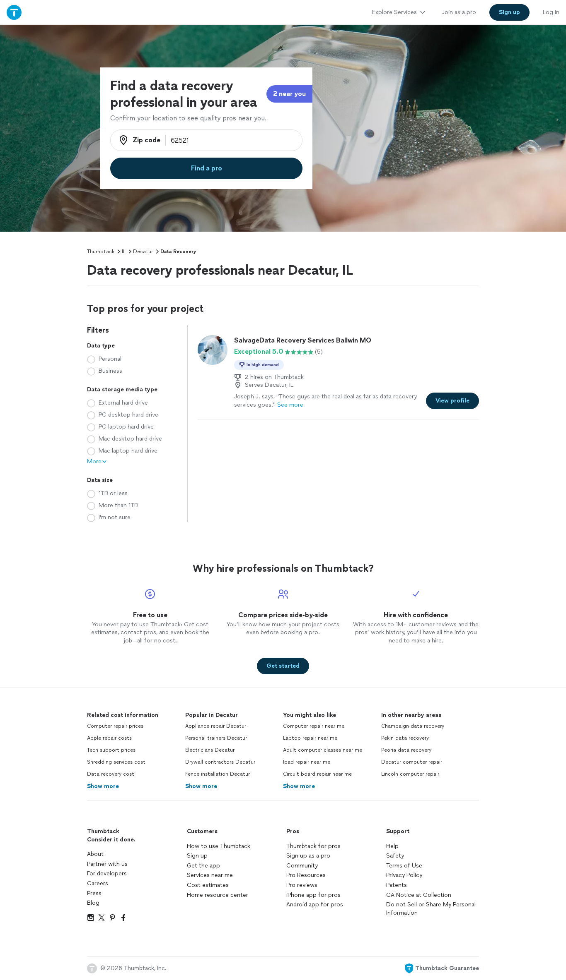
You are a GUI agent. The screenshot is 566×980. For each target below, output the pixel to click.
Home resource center (217, 895)
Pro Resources (306, 875)
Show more (103, 786)
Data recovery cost (110, 774)
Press (94, 893)
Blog (93, 902)
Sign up (197, 855)
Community (302, 865)
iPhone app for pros (313, 895)
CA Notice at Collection (418, 895)
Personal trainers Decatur (216, 738)
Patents (396, 885)
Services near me (210, 875)
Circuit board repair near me (317, 774)
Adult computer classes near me (322, 750)
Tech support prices (111, 750)
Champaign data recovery (412, 726)
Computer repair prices (115, 726)
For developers (107, 873)
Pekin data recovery (405, 738)
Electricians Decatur (210, 750)
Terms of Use (404, 865)
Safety (395, 855)
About (95, 854)
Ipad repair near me (306, 762)
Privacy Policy (404, 875)
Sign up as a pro (308, 855)
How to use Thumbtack (218, 846)
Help (392, 846)
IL (124, 251)
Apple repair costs (109, 738)
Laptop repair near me (310, 738)
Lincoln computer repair (410, 774)
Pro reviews (301, 885)
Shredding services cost (116, 762)
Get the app (203, 865)
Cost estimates (208, 885)
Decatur (143, 251)
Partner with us (107, 863)
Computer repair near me (313, 726)
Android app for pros (314, 904)
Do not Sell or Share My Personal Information (431, 908)
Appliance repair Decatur (215, 726)
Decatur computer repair (411, 762)
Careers (97, 883)
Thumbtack (100, 251)
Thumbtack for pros (313, 846)
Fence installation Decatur (217, 774)
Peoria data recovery (406, 750)
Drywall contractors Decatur (220, 762)
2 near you (289, 94)
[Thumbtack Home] (14, 12)
